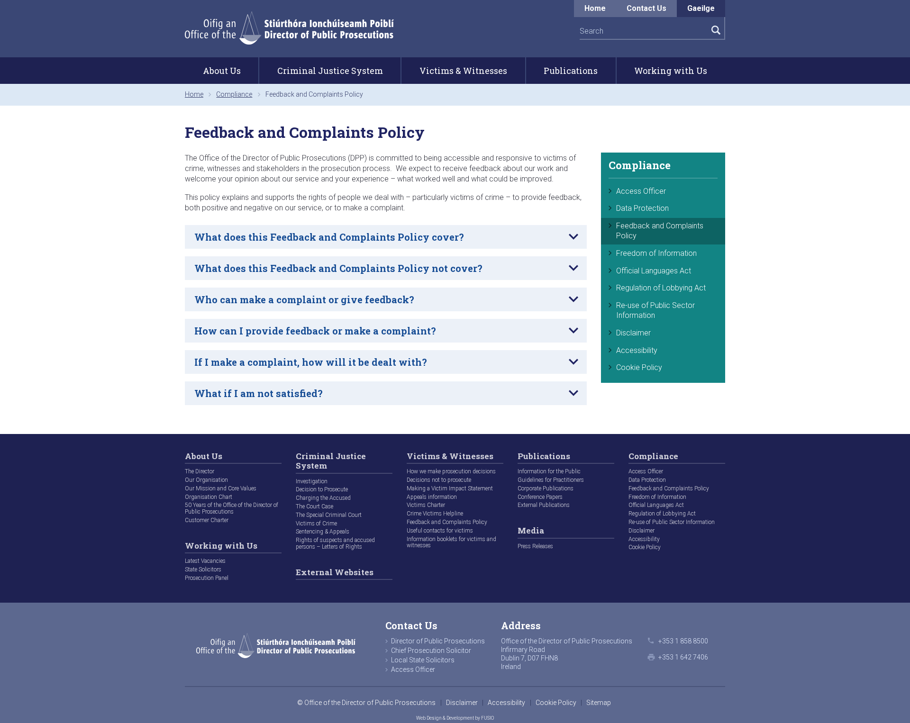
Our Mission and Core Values (220, 488)
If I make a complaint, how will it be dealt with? (310, 362)
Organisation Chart (208, 497)
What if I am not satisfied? (258, 393)
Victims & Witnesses (463, 70)
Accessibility (636, 350)
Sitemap (598, 702)
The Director (199, 471)
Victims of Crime (316, 523)
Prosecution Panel (206, 578)
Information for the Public (549, 471)
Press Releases (535, 546)
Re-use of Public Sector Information (655, 310)
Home (600, 8)
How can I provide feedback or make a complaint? (315, 331)
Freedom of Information (656, 253)
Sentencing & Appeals (322, 531)
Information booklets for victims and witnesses (451, 542)
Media (531, 531)
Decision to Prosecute (322, 489)
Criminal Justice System (330, 70)
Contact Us (646, 8)
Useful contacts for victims (440, 530)
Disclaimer (633, 332)
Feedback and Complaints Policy (659, 230)
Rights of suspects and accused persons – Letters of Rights (335, 543)
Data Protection (642, 208)
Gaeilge (701, 8)
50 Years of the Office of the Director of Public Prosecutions (231, 508)
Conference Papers (540, 497)
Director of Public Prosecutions (438, 641)
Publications (571, 70)
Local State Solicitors (423, 660)
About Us (222, 70)
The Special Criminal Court (329, 515)
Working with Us (670, 70)
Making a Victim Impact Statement (450, 488)
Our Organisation (206, 480)
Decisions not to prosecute (439, 480)
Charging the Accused (323, 498)
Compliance (234, 94)
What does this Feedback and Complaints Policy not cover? (338, 268)
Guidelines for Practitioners (551, 480)
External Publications (544, 505)
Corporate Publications (545, 488)
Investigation (312, 481)
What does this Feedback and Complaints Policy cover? (329, 237)
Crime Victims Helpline (435, 513)
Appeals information (432, 497)
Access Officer (641, 191)
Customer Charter (206, 520)
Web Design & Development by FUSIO (455, 718)
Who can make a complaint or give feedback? (304, 299)
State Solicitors (203, 569)
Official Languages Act (653, 270)
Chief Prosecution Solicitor (431, 650)
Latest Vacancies (205, 561)
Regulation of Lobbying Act (661, 287)
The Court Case (314, 506)
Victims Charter (426, 505)
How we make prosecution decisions (451, 471)
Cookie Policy (639, 367)
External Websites (334, 573)
